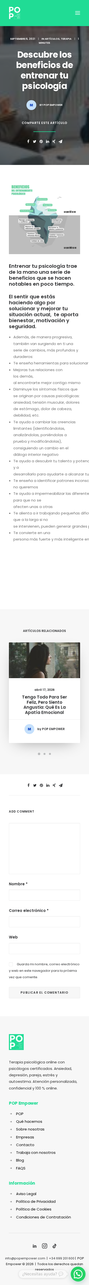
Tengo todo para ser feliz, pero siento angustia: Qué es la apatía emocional (44, 704)
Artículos (52, 39)
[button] (78, 1274)
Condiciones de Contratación (43, 1217)
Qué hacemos (29, 1121)
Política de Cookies (33, 1209)
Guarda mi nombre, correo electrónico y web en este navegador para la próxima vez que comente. (44, 971)
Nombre (18, 884)
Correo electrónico (29, 910)
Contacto (25, 1144)
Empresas (25, 1137)
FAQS (20, 1168)
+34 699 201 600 (61, 1258)
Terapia (66, 39)
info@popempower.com (25, 1258)
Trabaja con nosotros (36, 1152)
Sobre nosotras (30, 1129)
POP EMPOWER (53, 105)
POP (19, 1113)
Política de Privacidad (36, 1201)
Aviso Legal (26, 1193)
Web (13, 937)
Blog (20, 1160)
